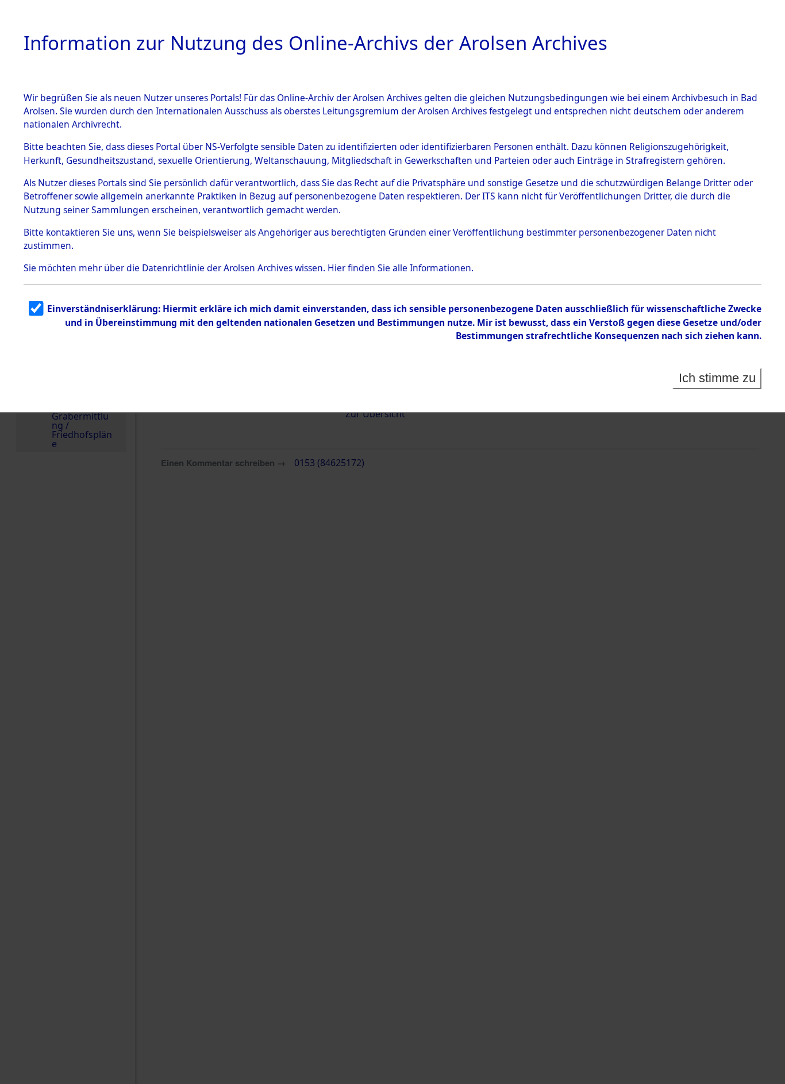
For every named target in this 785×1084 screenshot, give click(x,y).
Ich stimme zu (717, 378)
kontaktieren (73, 232)
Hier (336, 268)
